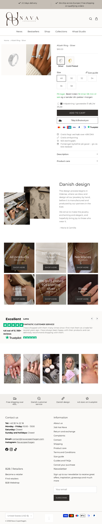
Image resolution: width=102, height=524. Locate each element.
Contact (57, 440)
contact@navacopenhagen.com (28, 439)
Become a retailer (14, 474)
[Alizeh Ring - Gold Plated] (70, 63)
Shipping (58, 444)
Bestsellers (33, 31)
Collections (61, 31)
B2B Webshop (12, 482)
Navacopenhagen (26, 442)
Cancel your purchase (64, 465)
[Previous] (92, 318)
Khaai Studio (79, 31)
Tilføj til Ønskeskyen (80, 120)
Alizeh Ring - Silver (18, 41)
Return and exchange (64, 431)
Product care (63, 161)
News (19, 31)
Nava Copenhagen (18, 521)
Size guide (59, 456)
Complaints (59, 435)
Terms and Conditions (64, 452)
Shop (47, 31)
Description (63, 154)
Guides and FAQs (62, 460)
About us (58, 423)
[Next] (97, 318)
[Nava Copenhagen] (22, 19)
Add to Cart (77, 113)
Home (6, 41)
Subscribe (61, 498)
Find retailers (11, 478)
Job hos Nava (60, 427)
